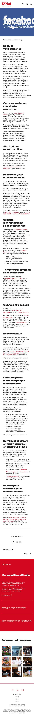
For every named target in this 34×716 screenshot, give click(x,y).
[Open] (23, 4)
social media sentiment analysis (12, 168)
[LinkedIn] (20, 542)
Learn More (6, 595)
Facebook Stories (21, 230)
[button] (17, 574)
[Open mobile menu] (31, 4)
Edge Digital (22, 706)
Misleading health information (16, 472)
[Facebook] (13, 542)
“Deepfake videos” (12, 476)
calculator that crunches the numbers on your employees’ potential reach (14, 519)
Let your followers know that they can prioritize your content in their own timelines (16, 353)
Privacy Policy (17, 694)
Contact (17, 701)
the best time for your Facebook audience (16, 213)
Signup (17, 699)
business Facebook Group (13, 278)
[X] (17, 542)
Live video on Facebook (12, 311)
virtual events (21, 322)
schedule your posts (12, 212)
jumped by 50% (23, 312)
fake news (23, 469)
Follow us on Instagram (16, 640)
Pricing (17, 696)
